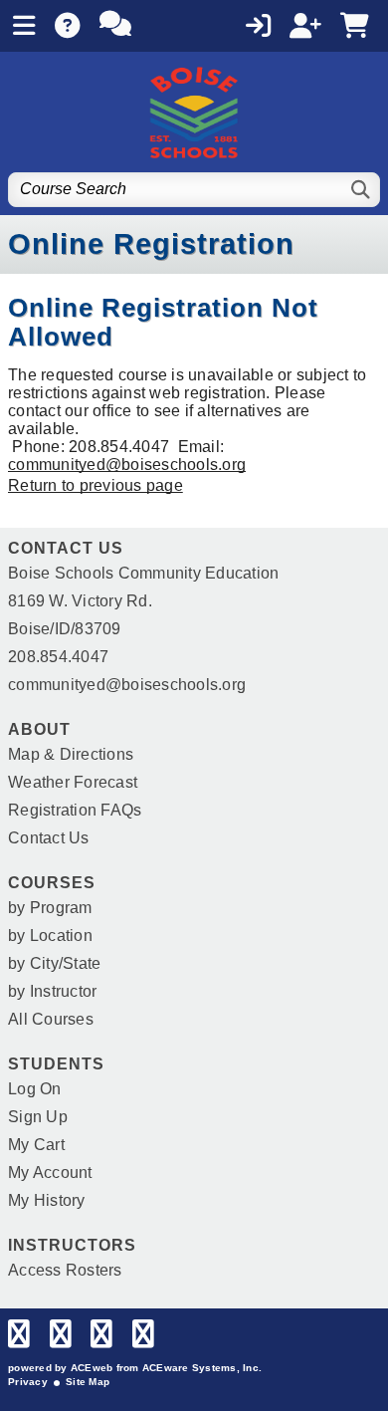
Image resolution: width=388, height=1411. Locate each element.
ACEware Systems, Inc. (202, 1367)
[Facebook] (19, 1338)
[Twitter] (61, 1338)
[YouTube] (143, 1338)
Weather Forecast (72, 782)
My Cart (36, 1144)
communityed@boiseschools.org (127, 464)
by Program (50, 907)
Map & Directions (70, 754)
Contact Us (49, 837)
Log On (35, 1088)
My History (47, 1200)
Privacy (28, 1381)
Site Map (87, 1381)
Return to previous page (95, 485)
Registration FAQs (74, 810)
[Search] (361, 189)
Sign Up (38, 1116)
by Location (50, 935)
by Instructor (52, 991)
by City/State (54, 963)
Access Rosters (65, 1270)
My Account (50, 1172)
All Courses (51, 1019)
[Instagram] (101, 1338)
